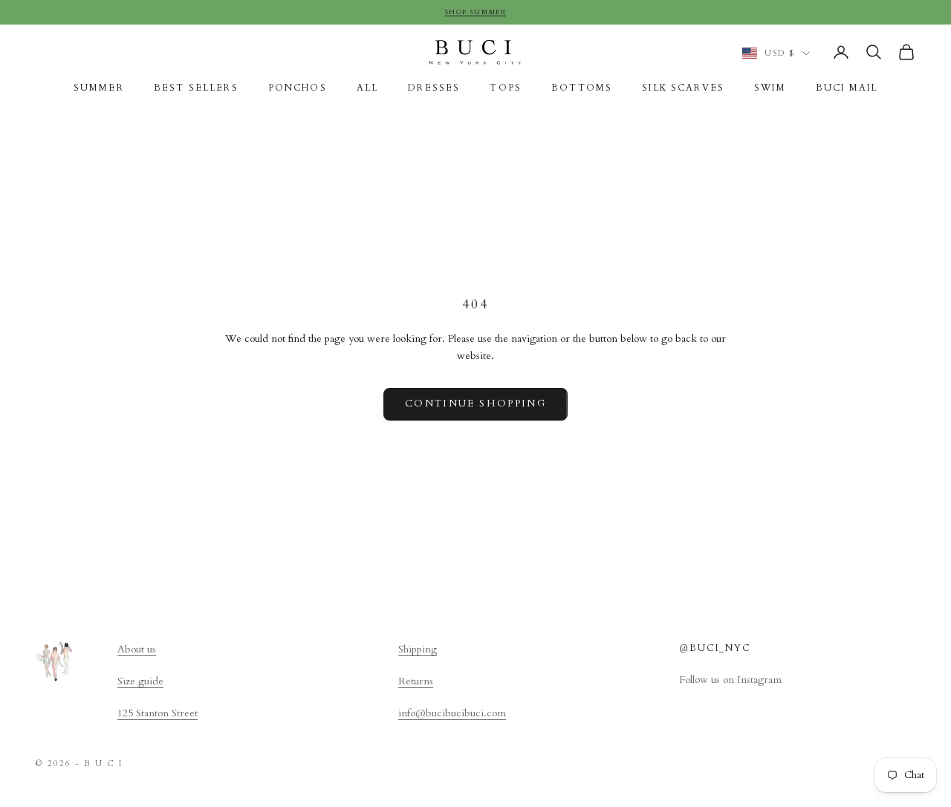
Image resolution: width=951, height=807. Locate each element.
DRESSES (434, 88)
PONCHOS (297, 88)
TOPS (506, 88)
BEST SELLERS (196, 88)
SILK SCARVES (683, 88)
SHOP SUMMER (476, 11)
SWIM (770, 88)
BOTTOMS (581, 88)
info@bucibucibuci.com (452, 713)
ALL (367, 88)
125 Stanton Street (157, 713)
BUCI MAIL (846, 88)
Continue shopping (475, 403)
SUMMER (99, 88)
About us (136, 649)
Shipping (417, 649)
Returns (415, 681)
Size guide (140, 681)
